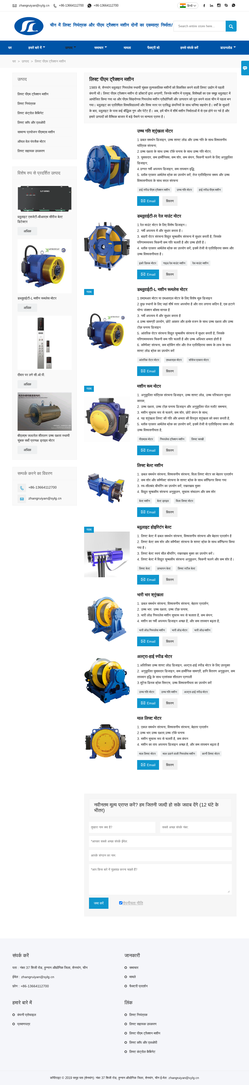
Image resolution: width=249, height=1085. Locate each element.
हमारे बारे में (35, 48)
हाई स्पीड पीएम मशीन (210, 190)
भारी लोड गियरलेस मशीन (152, 630)
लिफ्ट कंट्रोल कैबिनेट (31, 113)
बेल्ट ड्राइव (163, 501)
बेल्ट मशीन (144, 501)
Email (148, 200)
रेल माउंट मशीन (200, 263)
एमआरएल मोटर (174, 360)
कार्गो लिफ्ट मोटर (211, 753)
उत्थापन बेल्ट (164, 568)
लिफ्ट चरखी (197, 439)
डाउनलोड (226, 48)
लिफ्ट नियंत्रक (27, 103)
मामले (132, 977)
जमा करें (99, 903)
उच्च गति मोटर (184, 190)
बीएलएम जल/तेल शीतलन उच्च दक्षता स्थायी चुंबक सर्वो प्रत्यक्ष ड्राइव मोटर (44, 438)
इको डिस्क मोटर (147, 263)
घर (10, 48)
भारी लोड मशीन (202, 630)
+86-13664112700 (71, 5)
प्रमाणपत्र (23, 1024)
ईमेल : (16, 977)
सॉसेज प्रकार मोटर (199, 360)
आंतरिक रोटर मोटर (149, 360)
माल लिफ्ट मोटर (147, 753)
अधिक (27, 231)
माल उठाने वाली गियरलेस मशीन (179, 753)
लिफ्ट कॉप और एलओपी (31, 122)
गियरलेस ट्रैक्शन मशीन (172, 439)
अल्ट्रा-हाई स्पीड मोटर (196, 692)
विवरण (170, 201)
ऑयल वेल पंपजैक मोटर (31, 141)
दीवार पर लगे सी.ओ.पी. (31, 375)
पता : (15, 968)
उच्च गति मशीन (169, 692)
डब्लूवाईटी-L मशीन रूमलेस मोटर (37, 298)
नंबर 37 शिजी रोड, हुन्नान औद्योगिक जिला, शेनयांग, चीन (54, 968)
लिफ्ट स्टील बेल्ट (186, 568)
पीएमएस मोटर (146, 439)
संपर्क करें (20, 955)
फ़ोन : (15, 986)
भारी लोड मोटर (179, 630)
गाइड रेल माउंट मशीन (174, 263)
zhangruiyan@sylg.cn (34, 5)
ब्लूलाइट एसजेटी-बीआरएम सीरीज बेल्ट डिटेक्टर (40, 219)
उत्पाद (68, 48)
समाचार (98, 48)
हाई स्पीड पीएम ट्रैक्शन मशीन (154, 190)
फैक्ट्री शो (153, 48)
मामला (127, 48)
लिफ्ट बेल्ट (144, 568)
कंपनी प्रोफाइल (26, 1015)
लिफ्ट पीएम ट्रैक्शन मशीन (33, 94)
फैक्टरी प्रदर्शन (138, 986)
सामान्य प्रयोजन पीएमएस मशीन (36, 132)
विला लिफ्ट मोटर (184, 501)
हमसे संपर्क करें (189, 48)
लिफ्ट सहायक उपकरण (31, 151)
